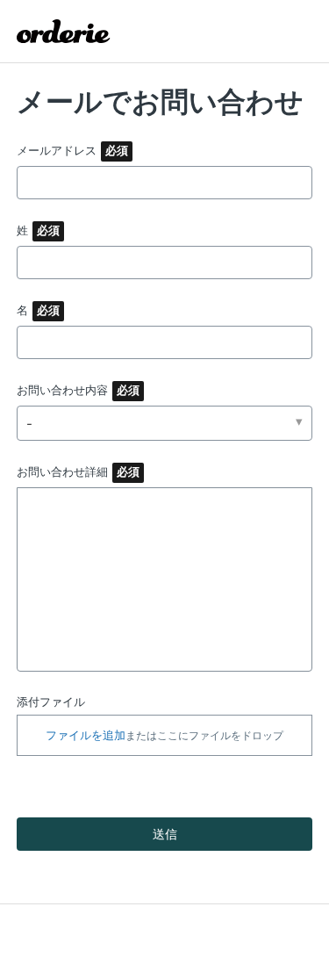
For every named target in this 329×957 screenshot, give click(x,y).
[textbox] (165, 579)
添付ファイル (51, 701)
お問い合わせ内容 (62, 390)
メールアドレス (57, 150)
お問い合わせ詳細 (62, 471)
